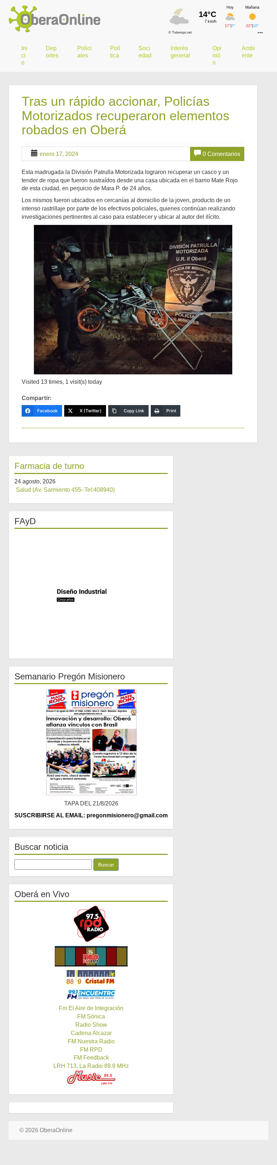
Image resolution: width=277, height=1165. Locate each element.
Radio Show (91, 1025)
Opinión (216, 55)
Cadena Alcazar (91, 1033)
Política (115, 51)
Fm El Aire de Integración (91, 1008)
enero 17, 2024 (59, 154)
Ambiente (248, 51)
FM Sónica (91, 1016)
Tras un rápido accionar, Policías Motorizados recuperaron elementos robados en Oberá (125, 115)
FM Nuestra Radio (91, 1041)
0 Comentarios (221, 154)
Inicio (24, 55)
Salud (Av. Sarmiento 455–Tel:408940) (65, 490)
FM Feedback (91, 1058)
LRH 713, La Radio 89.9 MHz (91, 1066)
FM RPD (91, 1050)
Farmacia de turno (49, 466)
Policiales (84, 51)
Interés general (180, 51)
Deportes (52, 51)
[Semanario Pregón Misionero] (91, 742)
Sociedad (144, 51)
